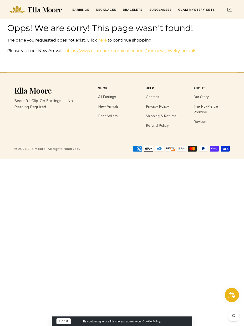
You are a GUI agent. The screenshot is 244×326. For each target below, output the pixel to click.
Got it (63, 321)
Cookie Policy (151, 321)
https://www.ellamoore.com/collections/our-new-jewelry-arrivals (130, 50)
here (102, 40)
